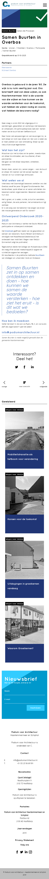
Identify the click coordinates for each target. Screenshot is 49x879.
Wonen (12, 48)
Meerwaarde (7, 68)
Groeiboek (9, 231)
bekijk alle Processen (25, 31)
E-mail (7, 699)
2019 (24, 833)
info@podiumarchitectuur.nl (20, 332)
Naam (7, 691)
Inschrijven (35, 708)
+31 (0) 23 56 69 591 (25, 763)
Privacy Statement (24, 840)
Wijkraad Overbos (9, 70)
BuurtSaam (40, 255)
